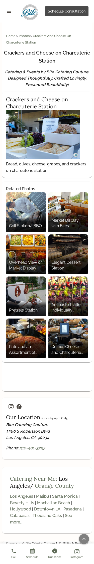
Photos (24, 36)
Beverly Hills (22, 502)
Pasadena (72, 509)
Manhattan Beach (53, 502)
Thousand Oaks (47, 515)
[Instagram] (11, 407)
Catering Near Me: (33, 478)
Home (11, 36)
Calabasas (20, 515)
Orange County (54, 485)
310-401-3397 (32, 448)
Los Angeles (21, 496)
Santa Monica (65, 496)
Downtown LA (47, 509)
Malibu (42, 496)
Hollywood (20, 509)
